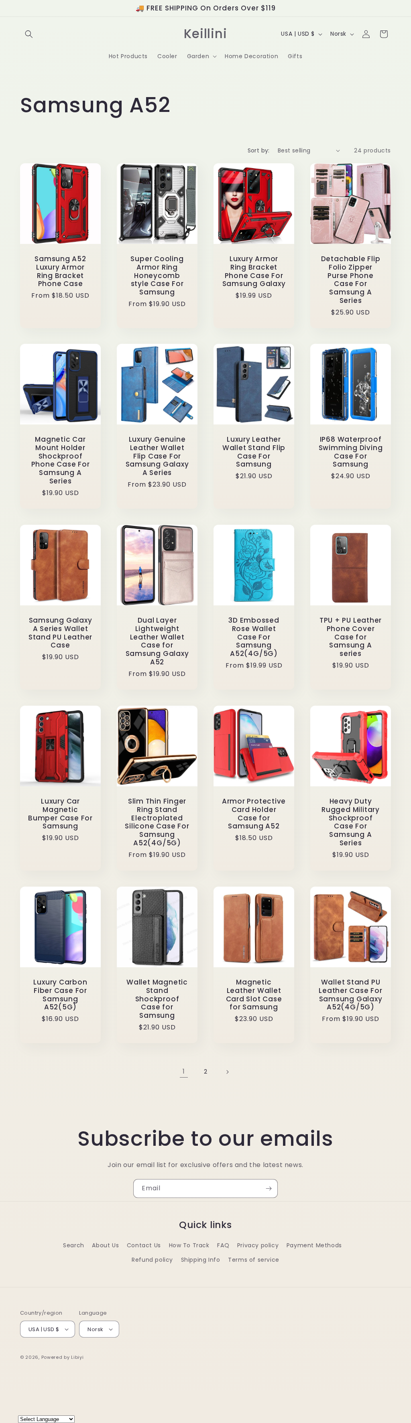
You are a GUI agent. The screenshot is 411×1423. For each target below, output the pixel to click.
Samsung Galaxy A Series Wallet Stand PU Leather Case (60, 633)
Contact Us (144, 1245)
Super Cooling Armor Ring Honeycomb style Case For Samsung (156, 275)
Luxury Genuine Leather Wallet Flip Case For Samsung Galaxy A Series (157, 456)
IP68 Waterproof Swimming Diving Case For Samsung (351, 452)
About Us (105, 1245)
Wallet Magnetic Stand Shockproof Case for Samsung (157, 999)
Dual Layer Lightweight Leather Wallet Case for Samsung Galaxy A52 (157, 641)
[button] (29, 34)
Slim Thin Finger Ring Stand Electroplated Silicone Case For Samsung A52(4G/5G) (157, 822)
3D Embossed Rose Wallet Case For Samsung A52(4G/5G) (253, 637)
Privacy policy (258, 1245)
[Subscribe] (268, 1188)
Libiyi (77, 1357)
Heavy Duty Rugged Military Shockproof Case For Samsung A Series (350, 822)
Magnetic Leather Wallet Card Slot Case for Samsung (254, 994)
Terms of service (253, 1260)
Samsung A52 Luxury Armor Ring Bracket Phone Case (60, 271)
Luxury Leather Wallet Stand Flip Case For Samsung (253, 452)
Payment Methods (314, 1245)
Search (73, 1245)
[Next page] (227, 1072)
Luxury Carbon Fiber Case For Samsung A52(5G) (60, 994)
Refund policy (152, 1260)
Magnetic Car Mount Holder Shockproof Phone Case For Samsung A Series (60, 460)
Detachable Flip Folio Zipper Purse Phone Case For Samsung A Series (350, 280)
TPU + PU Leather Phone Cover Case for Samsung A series (350, 637)
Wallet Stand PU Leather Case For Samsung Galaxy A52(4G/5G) (350, 994)
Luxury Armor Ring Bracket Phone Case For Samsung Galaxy (254, 271)
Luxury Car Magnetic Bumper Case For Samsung (60, 813)
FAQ (223, 1245)
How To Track (189, 1245)
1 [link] (184, 1071)
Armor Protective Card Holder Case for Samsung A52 (254, 813)
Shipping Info (200, 1260)
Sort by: (259, 150)
